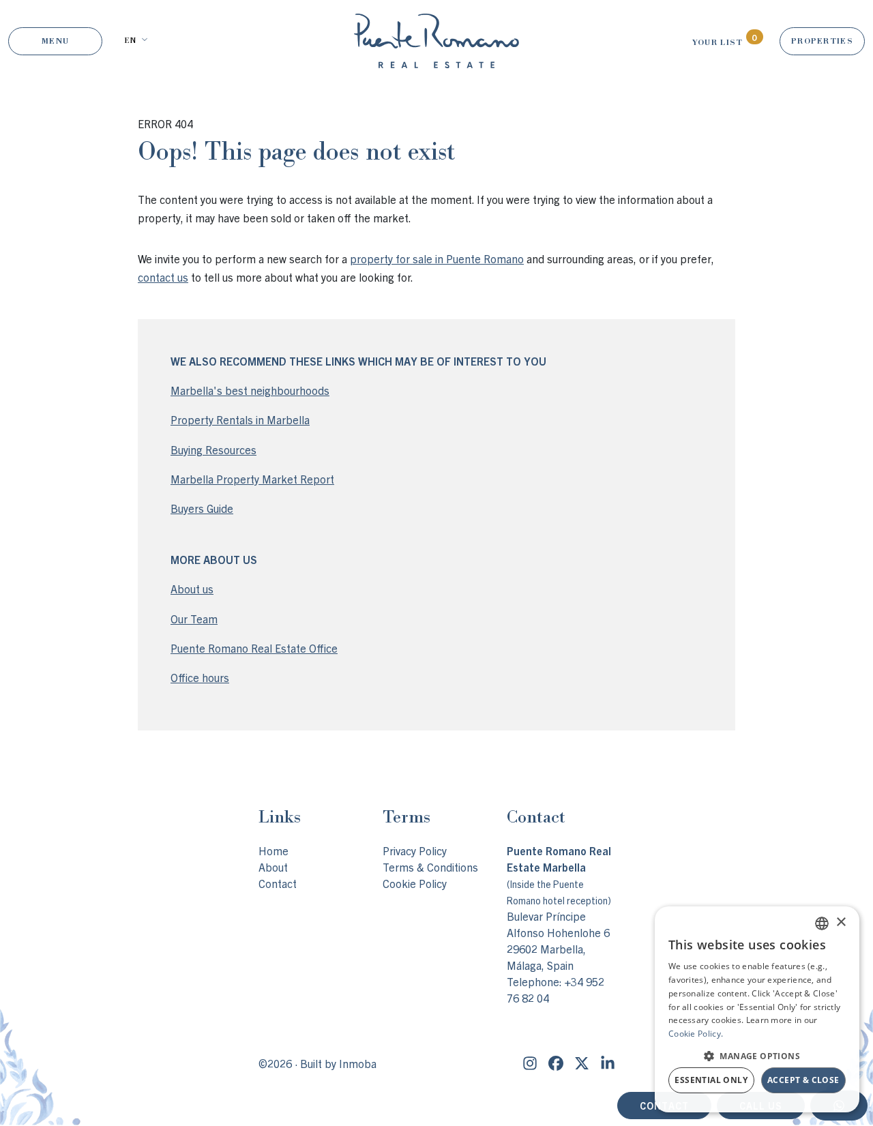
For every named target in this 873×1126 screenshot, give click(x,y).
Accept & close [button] (803, 1080)
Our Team (194, 618)
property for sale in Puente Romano (437, 258)
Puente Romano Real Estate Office (254, 648)
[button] (757, 1056)
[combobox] (822, 923)
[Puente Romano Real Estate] (436, 41)
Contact (277, 883)
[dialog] (757, 1009)
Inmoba (357, 1063)
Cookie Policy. (695, 1033)
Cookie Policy (415, 883)
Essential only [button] (711, 1080)
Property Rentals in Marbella (240, 419)
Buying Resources (213, 449)
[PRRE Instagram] (529, 1063)
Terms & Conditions (430, 867)
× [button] (840, 922)
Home (273, 850)
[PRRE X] (581, 1063)
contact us (163, 277)
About (273, 867)
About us (192, 588)
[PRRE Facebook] (555, 1063)
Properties (822, 40)
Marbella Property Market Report (252, 479)
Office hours (200, 677)
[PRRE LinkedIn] (607, 1063)
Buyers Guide (202, 508)
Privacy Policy (415, 850)
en (130, 40)
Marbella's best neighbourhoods (250, 390)
